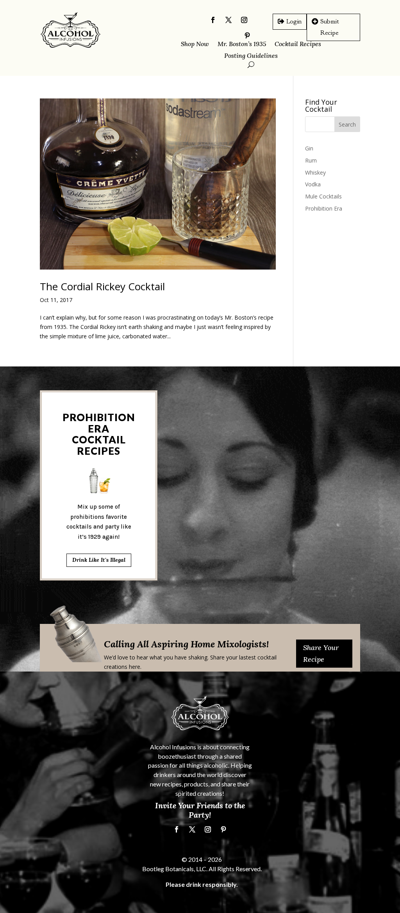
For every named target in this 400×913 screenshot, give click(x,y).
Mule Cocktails (323, 196)
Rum (311, 160)
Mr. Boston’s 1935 (242, 44)
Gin (309, 148)
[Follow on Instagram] (244, 20)
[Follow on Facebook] (213, 20)
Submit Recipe (329, 27)
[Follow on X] (228, 20)
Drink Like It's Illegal (98, 559)
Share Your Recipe (321, 653)
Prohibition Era (323, 208)
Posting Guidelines (251, 56)
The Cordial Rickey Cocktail (102, 286)
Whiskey (315, 172)
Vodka (313, 184)
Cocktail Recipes (298, 44)
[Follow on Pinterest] (223, 829)
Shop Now (195, 44)
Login (294, 21)
